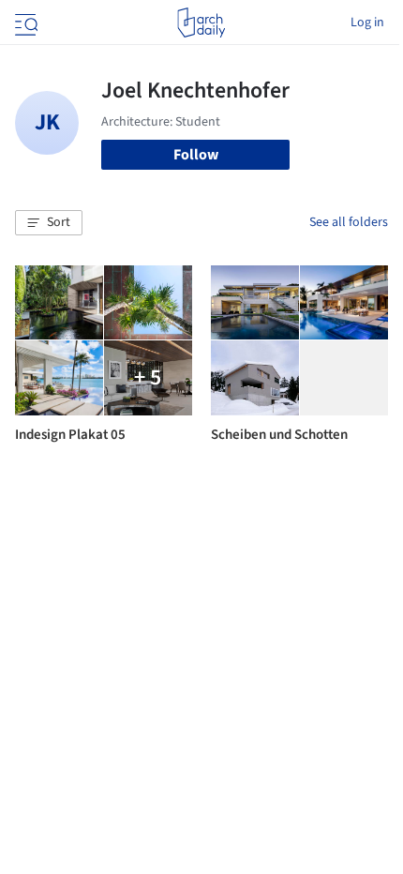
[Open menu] (24, 22)
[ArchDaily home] (201, 23)
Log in (367, 22)
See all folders (348, 222)
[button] (48, 223)
